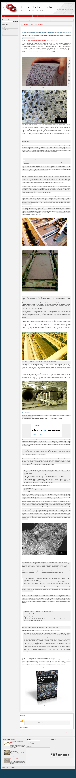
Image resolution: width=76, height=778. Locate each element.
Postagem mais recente (25, 731)
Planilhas (5, 32)
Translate (32, 743)
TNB (11, 767)
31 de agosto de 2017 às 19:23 (64, 724)
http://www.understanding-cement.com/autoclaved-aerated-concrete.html (42, 40)
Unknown (26, 719)
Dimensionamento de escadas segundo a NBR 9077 (17, 742)
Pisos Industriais (7, 31)
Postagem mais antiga (68, 731)
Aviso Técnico (41, 16)
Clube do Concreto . (5, 767)
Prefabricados (6, 34)
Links (21, 16)
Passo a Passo (6, 29)
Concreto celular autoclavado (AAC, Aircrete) (31, 24)
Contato (35, 16)
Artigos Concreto (7, 25)
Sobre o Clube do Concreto (12, 16)
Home (26, 20)
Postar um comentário (24, 727)
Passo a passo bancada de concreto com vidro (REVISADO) (17, 750)
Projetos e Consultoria (27, 16)
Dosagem (5, 27)
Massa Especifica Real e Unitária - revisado (17, 758)
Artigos (4, 16)
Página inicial (47, 731)
